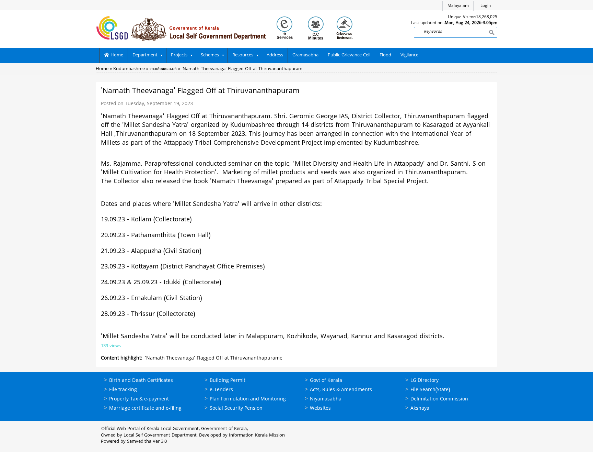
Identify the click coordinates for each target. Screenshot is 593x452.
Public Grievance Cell (349, 55)
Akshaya (419, 408)
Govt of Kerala (326, 381)
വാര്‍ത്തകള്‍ (163, 69)
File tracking (123, 390)
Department (145, 55)
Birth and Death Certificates (141, 381)
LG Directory (424, 381)
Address (275, 55)
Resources (242, 55)
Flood (385, 55)
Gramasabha (305, 55)
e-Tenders (221, 390)
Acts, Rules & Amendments (341, 390)
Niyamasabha (325, 399)
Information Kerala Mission (257, 435)
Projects (179, 55)
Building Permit (227, 381)
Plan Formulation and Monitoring (248, 399)
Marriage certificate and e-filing (145, 408)
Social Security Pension (236, 408)
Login (485, 6)
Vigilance (409, 55)
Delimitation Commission (439, 399)
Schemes (210, 55)
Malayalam (458, 6)
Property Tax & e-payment (139, 399)
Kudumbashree (129, 69)
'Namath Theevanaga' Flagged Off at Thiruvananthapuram (242, 69)
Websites (320, 408)
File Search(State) (430, 390)
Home (116, 55)
